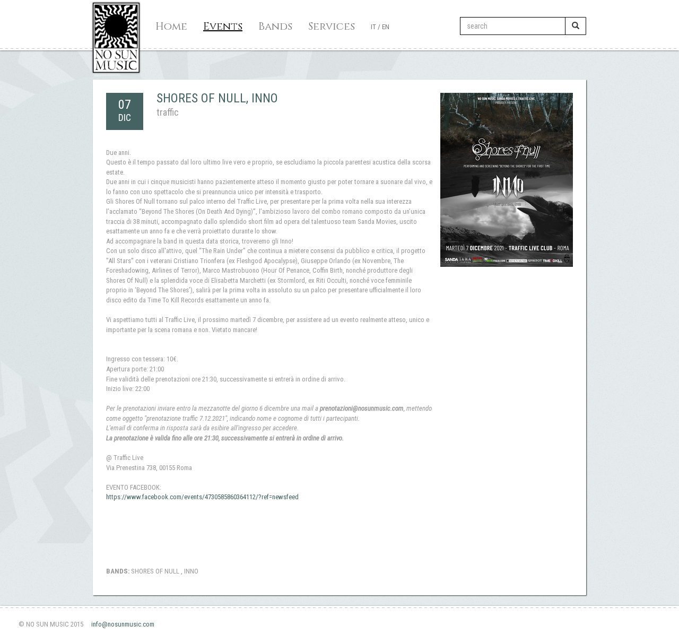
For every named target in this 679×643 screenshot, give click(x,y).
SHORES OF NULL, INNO (217, 98)
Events (222, 26)
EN (385, 27)
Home (171, 26)
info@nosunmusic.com (122, 624)
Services (331, 26)
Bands (275, 26)
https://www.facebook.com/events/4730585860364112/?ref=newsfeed (202, 497)
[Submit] (575, 26)
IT (373, 27)
